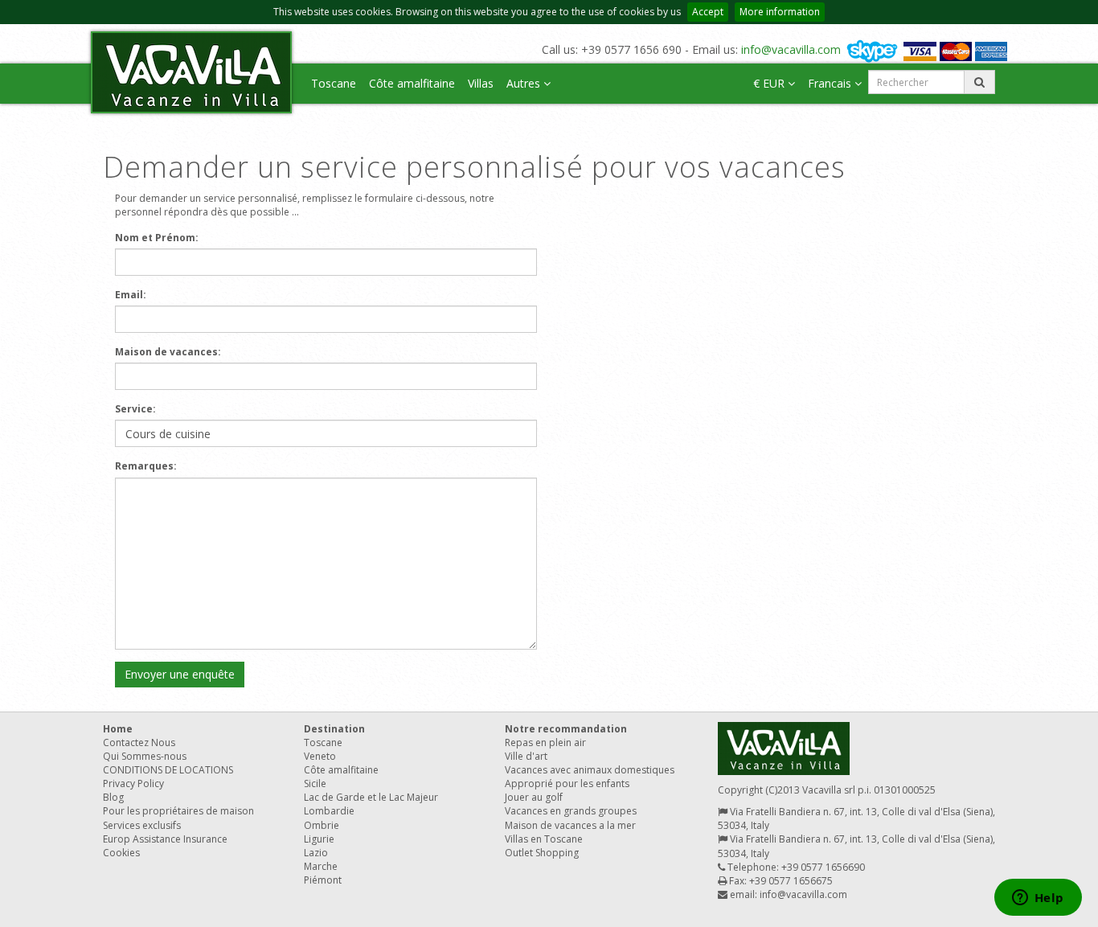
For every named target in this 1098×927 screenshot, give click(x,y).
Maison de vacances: (168, 352)
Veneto (320, 756)
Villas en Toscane (544, 839)
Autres (524, 83)
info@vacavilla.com (791, 49)
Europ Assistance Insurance (165, 839)
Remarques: (146, 466)
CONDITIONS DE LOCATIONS (168, 770)
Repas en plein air (545, 742)
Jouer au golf (534, 797)
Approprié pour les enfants (567, 783)
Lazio (316, 852)
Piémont (323, 880)
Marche (321, 866)
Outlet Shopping (542, 852)
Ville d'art (526, 756)
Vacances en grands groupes (571, 811)
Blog (113, 797)
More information (780, 11)
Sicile (315, 783)
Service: (135, 409)
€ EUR (770, 83)
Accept (707, 11)
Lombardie (329, 811)
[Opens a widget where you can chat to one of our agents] (1038, 899)
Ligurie (319, 839)
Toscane (333, 83)
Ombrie (321, 825)
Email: (130, 294)
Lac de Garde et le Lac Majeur (371, 797)
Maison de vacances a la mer (570, 825)
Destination (334, 729)
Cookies (121, 852)
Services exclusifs (142, 825)
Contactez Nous (139, 742)
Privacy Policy (133, 783)
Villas (481, 83)
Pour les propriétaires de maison (178, 811)
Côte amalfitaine (412, 83)
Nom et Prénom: (157, 237)
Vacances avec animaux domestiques (589, 770)
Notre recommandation (566, 729)
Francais (831, 83)
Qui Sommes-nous (144, 756)
